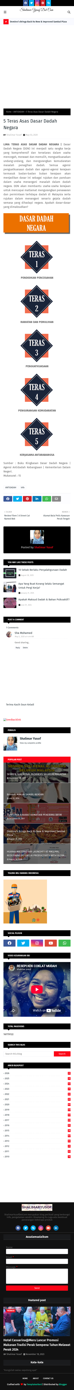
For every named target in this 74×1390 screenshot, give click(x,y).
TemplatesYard (34, 1384)
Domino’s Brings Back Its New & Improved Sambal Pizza (38, 21)
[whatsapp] (65, 943)
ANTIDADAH (18, 112)
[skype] (48, 3)
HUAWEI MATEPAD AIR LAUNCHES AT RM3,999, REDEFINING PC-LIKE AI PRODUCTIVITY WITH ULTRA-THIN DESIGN (36, 854)
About (36, 1378)
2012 (37, 1146)
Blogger (63, 1384)
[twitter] (31, 3)
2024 (37, 1083)
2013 (37, 1141)
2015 (37, 1130)
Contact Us (48, 1378)
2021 (37, 1099)
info (22, 487)
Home (9, 112)
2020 (38, 1104)
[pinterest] (42, 3)
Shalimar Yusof (14, 135)
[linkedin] (56, 1228)
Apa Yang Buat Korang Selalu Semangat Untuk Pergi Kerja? (41, 585)
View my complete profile (30, 743)
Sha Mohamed (23, 633)
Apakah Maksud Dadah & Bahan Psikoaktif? (44, 599)
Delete (25, 648)
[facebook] (25, 3)
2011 (37, 1151)
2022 (37, 1094)
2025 (37, 1078)
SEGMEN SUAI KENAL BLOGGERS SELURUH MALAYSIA (36, 774)
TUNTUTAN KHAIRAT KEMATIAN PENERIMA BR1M (34, 814)
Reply (18, 648)
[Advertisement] (37, 64)
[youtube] (51, 943)
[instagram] (37, 3)
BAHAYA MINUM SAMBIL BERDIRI (25, 794)
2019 (38, 1109)
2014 (38, 1135)
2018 (38, 1115)
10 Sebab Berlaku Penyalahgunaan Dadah (42, 569)
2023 (37, 1089)
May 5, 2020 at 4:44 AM (24, 636)
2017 (38, 1120)
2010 (37, 1156)
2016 (37, 1125)
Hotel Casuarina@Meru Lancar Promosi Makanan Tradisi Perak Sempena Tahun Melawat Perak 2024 (36, 1344)
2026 (37, 1073)
